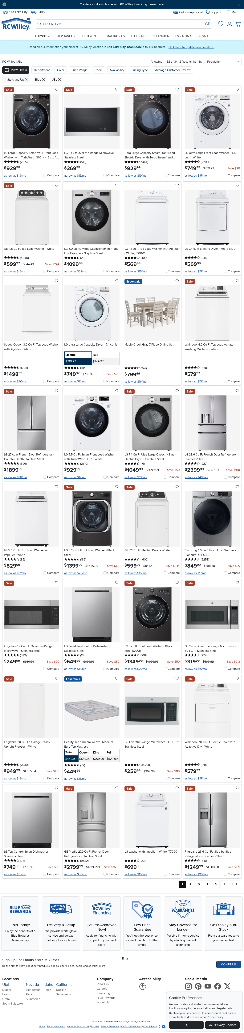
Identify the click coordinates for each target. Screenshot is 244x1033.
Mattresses (116, 36)
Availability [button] (117, 70)
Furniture (43, 36)
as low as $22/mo (75, 271)
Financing (103, 993)
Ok (186, 1025)
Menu (235, 12)
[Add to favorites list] (57, 89)
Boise (47, 990)
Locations (10, 979)
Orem (6, 999)
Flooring (138, 36)
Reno (29, 994)
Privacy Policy (215, 1017)
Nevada (32, 984)
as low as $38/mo (15, 477)
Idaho (48, 984)
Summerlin (33, 999)
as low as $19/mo (15, 176)
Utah (6, 984)
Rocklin (61, 990)
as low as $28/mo (75, 573)
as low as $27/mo (135, 669)
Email (125, 958)
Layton (6, 994)
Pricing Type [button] (140, 70)
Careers (102, 989)
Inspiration (160, 36)
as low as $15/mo (75, 176)
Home (42, 1026)
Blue (38, 80)
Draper (6, 990)
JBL (19, 62)
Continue (228, 964)
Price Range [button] (79, 70)
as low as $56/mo (75, 874)
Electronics (90, 36)
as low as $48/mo (196, 477)
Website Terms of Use (78, 1026)
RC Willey (8, 62)
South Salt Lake (12, 1004)
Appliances (66, 36)
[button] (28, 4)
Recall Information (56, 1026)
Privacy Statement (110, 1026)
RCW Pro (103, 984)
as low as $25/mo (196, 874)
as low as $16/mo (135, 382)
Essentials (183, 36)
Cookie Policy (150, 1026)
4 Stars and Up (15, 80)
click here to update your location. (191, 47)
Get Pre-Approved (191, 12)
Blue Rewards (106, 998)
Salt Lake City (18, 11)
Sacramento (64, 994)
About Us (103, 1002)
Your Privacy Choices (222, 1025)
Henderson (33, 990)
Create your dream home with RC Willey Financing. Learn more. (122, 4)
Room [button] (99, 70)
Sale (205, 36)
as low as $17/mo (15, 573)
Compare (53, 175)
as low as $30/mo (15, 381)
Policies (95, 1026)
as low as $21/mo (135, 477)
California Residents (131, 1026)
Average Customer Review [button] (173, 70)
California (64, 984)
